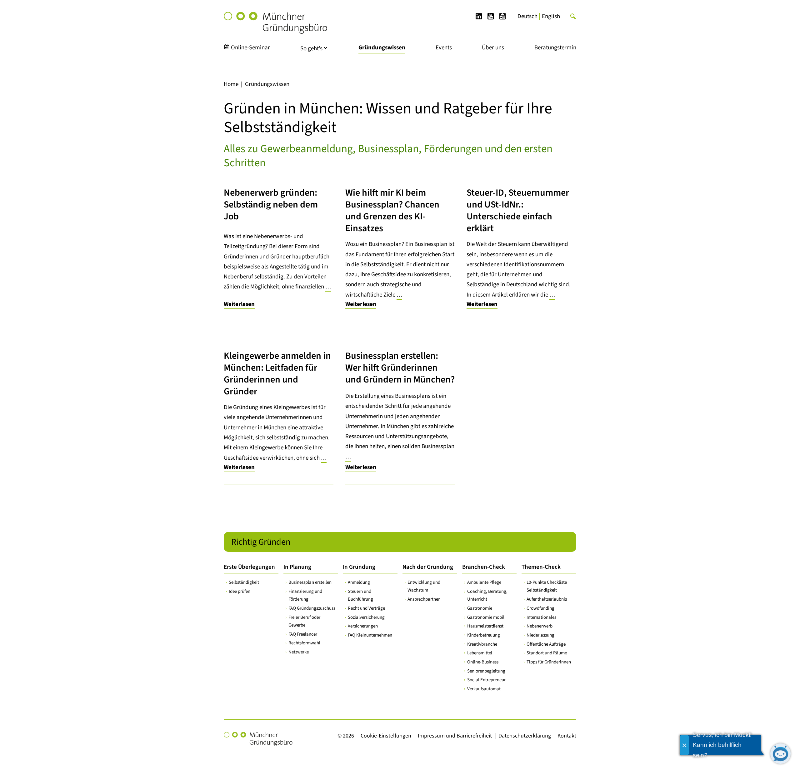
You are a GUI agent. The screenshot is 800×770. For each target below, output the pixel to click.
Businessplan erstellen (310, 582)
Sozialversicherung (366, 617)
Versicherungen (363, 626)
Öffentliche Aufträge (546, 644)
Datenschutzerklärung (524, 736)
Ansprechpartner (424, 599)
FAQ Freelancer (302, 634)
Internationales (541, 617)
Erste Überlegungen (249, 567)
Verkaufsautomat (484, 689)
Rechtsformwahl (304, 643)
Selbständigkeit (244, 582)
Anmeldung (359, 582)
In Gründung (359, 567)
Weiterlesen (239, 304)
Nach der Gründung (427, 567)
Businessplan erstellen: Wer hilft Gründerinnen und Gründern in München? (400, 367)
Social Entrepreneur (486, 680)
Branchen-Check (483, 567)
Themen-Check (541, 567)
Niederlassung (540, 635)
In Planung (297, 567)
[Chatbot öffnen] (780, 753)
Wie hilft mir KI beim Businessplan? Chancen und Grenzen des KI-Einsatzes (392, 210)
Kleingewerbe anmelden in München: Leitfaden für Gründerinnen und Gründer (277, 373)
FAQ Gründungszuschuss (311, 608)
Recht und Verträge (366, 608)
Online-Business (482, 662)
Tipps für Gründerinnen (549, 662)
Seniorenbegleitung (486, 671)
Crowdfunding (540, 608)
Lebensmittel (479, 653)
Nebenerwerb (539, 626)
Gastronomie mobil (485, 617)
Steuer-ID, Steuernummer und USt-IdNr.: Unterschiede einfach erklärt (518, 210)
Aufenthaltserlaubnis (547, 599)
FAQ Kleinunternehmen (370, 635)
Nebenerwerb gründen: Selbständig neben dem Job (271, 204)
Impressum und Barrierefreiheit (455, 736)
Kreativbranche (482, 644)
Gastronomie (479, 608)
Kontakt (567, 736)
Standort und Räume (547, 653)
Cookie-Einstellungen (386, 736)
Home (231, 84)
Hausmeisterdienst (485, 626)
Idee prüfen (239, 591)
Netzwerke (298, 652)
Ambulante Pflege (484, 582)
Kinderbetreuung (483, 635)
